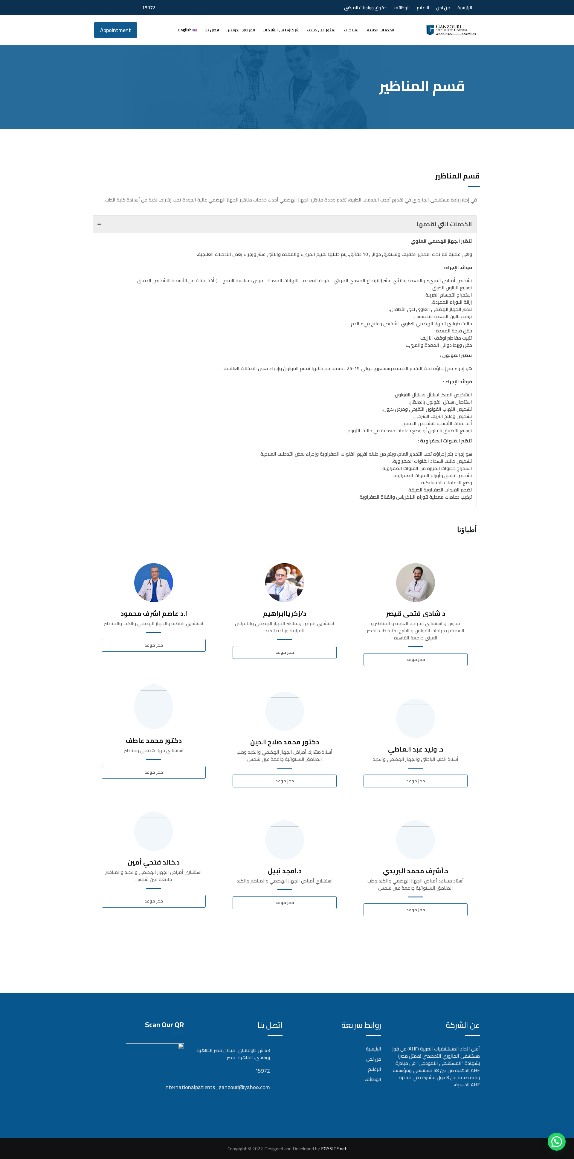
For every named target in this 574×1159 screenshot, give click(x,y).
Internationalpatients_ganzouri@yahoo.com (264, 1087)
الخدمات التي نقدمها (444, 224)
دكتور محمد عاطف (154, 740)
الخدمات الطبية (380, 29)
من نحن (443, 7)
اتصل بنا (211, 29)
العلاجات (352, 29)
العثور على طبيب (322, 29)
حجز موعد (153, 645)
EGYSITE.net (333, 1148)
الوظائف (402, 7)
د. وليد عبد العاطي (415, 749)
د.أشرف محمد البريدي (415, 871)
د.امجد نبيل (285, 871)
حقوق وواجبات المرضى (365, 7)
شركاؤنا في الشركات (281, 29)
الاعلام (423, 7)
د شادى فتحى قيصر (415, 613)
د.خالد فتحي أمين (154, 862)
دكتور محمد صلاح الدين (284, 742)
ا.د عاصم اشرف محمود (153, 613)
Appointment (115, 30)
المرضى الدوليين (240, 29)
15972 (148, 7)
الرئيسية (464, 7)
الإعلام (374, 1069)
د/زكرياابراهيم (284, 613)
